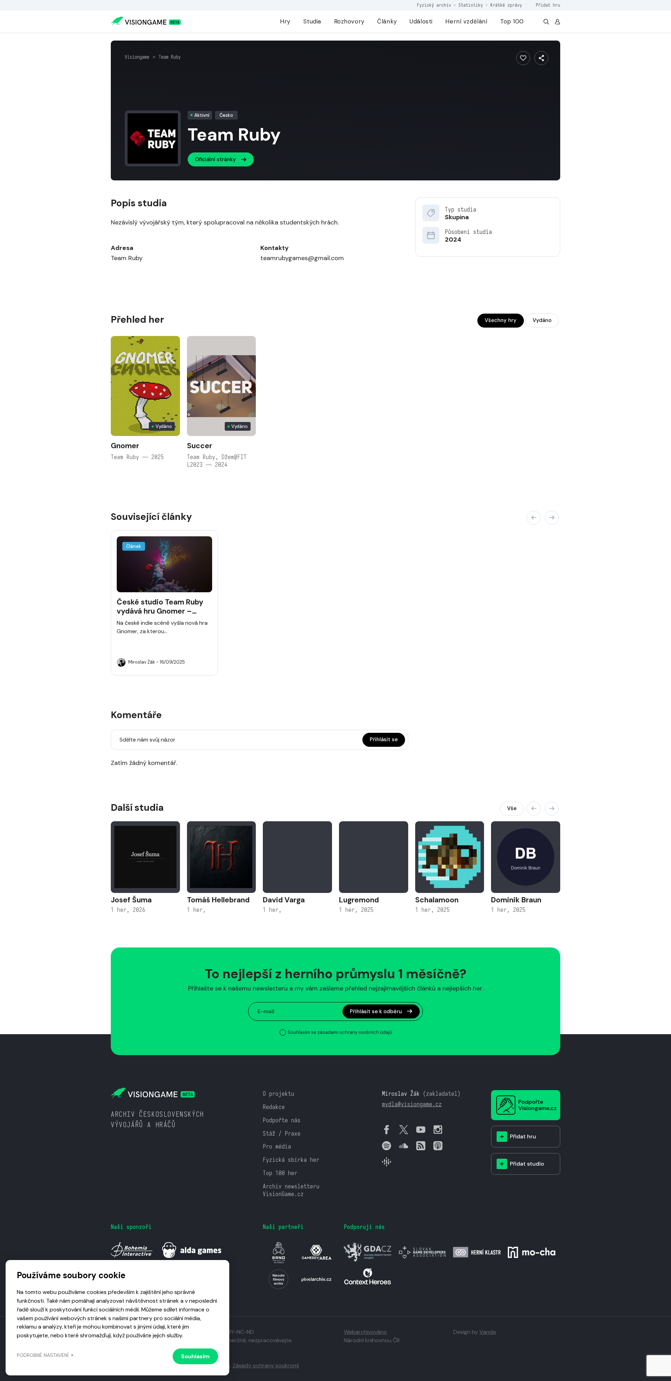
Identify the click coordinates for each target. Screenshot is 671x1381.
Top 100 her (280, 1173)
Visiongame (137, 57)
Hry (285, 21)
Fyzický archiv (434, 5)
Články (387, 21)
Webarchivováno (365, 1332)
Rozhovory (349, 21)
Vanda (487, 1332)
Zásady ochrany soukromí (265, 1365)
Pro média (277, 1146)
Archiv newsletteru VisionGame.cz (291, 1190)
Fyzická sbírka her (291, 1160)
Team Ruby (170, 57)
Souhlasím (195, 1356)
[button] (534, 518)
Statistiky (471, 5)
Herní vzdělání (466, 21)
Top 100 (512, 21)
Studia (312, 21)
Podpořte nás (282, 1120)
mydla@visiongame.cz (412, 1104)
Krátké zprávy (506, 5)
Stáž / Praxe (282, 1133)
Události (421, 21)
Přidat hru (548, 5)
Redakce (274, 1107)
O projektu (278, 1093)
